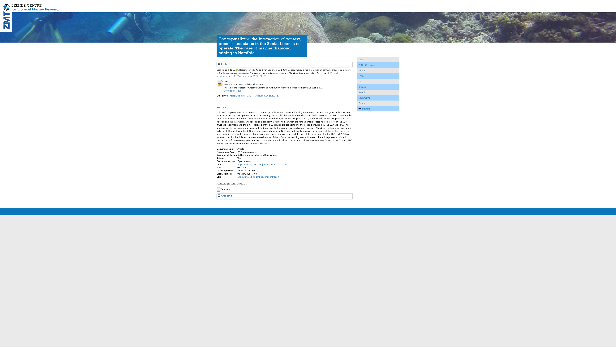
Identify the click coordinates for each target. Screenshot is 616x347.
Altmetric (226, 195)
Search (362, 92)
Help (361, 81)
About (362, 70)
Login (361, 59)
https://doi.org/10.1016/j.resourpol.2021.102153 (241, 76)
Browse (362, 86)
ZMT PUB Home (367, 65)
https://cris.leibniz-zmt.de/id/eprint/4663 (258, 176)
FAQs (361, 76)
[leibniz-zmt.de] (308, 5)
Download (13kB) (232, 90)
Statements (364, 97)
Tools (223, 64)
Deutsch (366, 108)
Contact (363, 103)
